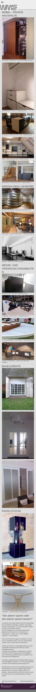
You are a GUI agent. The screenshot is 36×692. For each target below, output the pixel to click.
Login (34, 685)
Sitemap (11, 685)
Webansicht (32, 686)
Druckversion (6, 685)
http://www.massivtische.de (9, 681)
